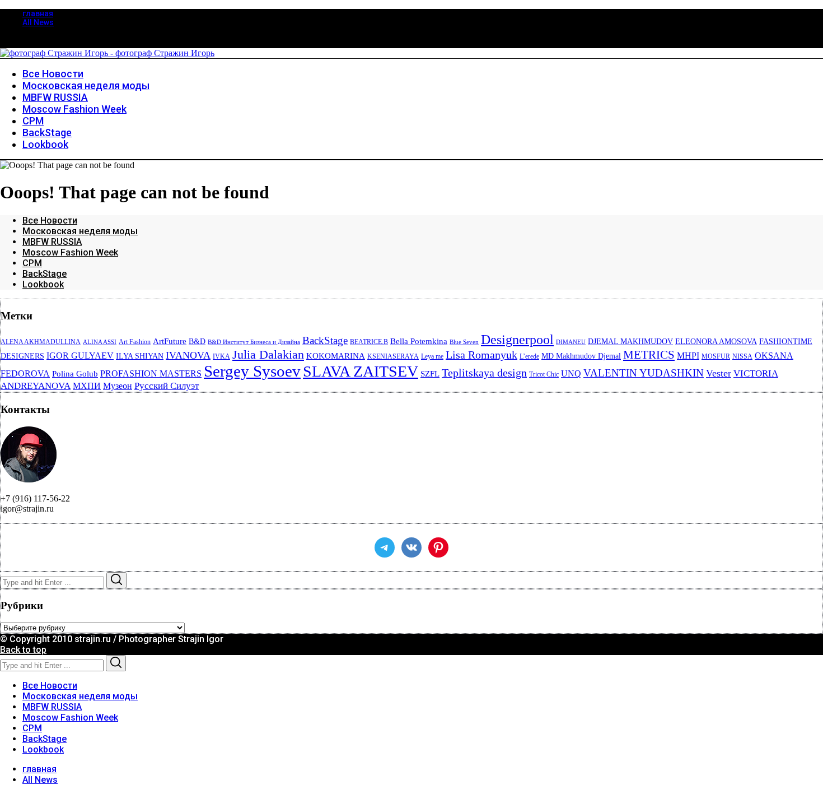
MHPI (688, 355)
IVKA (221, 356)
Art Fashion (135, 342)
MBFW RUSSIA (52, 241)
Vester (718, 373)
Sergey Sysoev (252, 371)
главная (37, 13)
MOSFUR (716, 356)
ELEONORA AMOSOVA (716, 341)
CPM (32, 263)
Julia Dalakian (268, 354)
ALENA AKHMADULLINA (41, 342)
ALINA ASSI (99, 342)
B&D (197, 341)
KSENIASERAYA (393, 356)
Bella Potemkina (418, 341)
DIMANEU (571, 342)
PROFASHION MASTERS (151, 373)
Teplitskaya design (484, 373)
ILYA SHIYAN (139, 356)
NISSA (742, 356)
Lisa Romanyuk (481, 355)
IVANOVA (188, 355)
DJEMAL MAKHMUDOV (630, 341)
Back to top (23, 649)
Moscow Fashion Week (70, 252)
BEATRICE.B (369, 342)
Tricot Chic (544, 374)
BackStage (44, 273)
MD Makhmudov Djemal (581, 356)
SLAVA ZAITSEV (360, 371)
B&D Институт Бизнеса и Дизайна (254, 342)
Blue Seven (464, 342)
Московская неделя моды (80, 231)
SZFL (429, 373)
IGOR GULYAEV (80, 355)
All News (38, 22)
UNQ (571, 373)
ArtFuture (169, 341)
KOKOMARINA (335, 355)
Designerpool (517, 339)
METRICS (649, 354)
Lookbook (43, 284)
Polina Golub (75, 373)
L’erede (529, 356)
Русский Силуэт (166, 385)
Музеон (117, 386)
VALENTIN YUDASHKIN (643, 373)
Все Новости (49, 220)
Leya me (432, 356)
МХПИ (87, 386)
